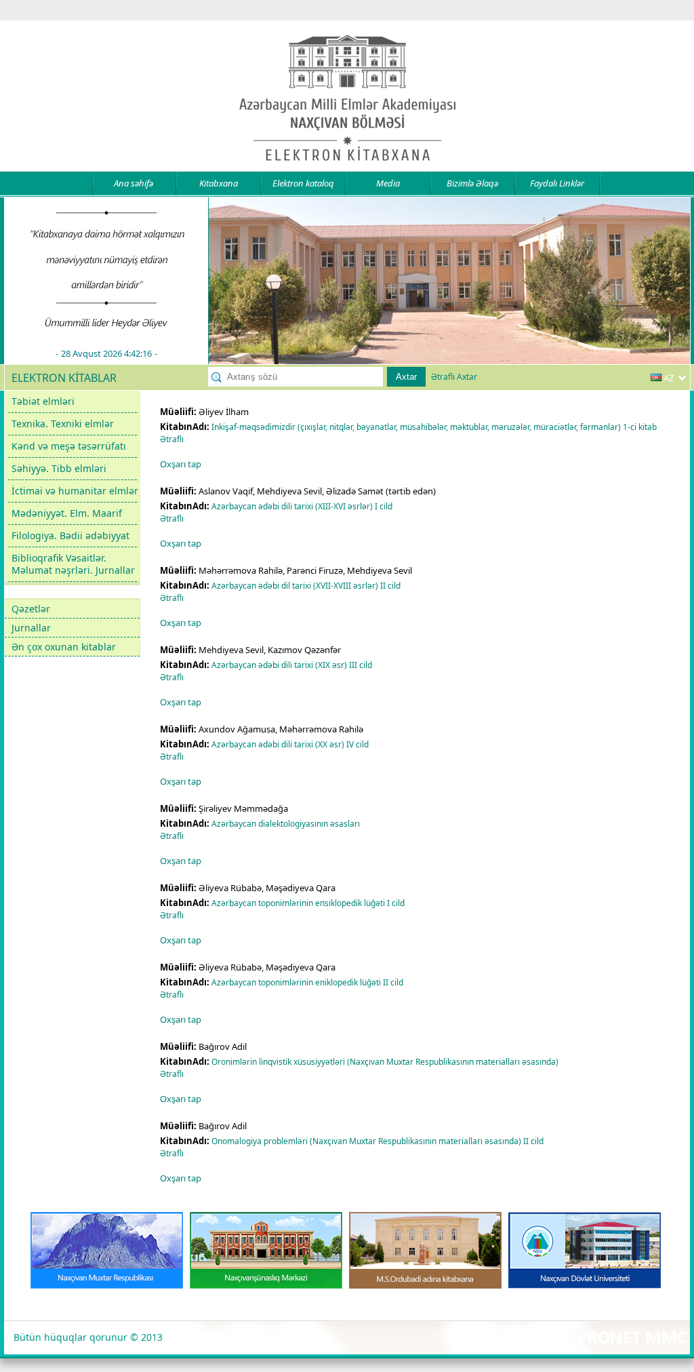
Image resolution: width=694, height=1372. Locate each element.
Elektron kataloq (303, 183)
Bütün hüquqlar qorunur (70, 1337)
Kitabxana (218, 183)
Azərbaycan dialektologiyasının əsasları (286, 823)
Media (388, 183)
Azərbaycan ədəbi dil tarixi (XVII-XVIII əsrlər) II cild (306, 585)
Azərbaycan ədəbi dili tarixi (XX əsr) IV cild (290, 744)
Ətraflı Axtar (454, 377)
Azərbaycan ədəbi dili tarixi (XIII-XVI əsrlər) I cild (301, 506)
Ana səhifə (133, 183)
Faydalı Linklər (557, 183)
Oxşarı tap (180, 464)
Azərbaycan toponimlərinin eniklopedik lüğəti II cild (307, 982)
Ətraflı (172, 439)
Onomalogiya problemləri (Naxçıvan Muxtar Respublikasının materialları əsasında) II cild (377, 1141)
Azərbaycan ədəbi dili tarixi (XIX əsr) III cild (291, 665)
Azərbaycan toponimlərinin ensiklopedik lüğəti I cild (308, 903)
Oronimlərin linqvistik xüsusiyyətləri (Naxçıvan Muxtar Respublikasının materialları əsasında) (385, 1061)
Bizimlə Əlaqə (472, 183)
